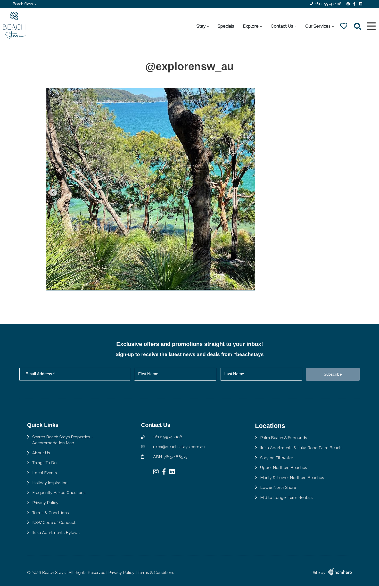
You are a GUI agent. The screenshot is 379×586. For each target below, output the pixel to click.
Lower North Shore (278, 487)
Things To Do (44, 462)
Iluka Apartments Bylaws (56, 532)
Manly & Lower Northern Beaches (292, 477)
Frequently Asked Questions (59, 492)
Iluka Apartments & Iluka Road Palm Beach (301, 447)
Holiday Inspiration (50, 482)
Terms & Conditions (50, 512)
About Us (41, 452)
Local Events (44, 472)
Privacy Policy (45, 502)
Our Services (318, 26)
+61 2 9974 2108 (328, 4)
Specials (226, 26)
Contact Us (282, 26)
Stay (200, 26)
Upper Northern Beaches (283, 467)
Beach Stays (23, 4)
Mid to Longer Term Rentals (286, 497)
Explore (251, 26)
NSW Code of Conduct (54, 522)
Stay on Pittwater (276, 457)
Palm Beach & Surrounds (283, 437)
